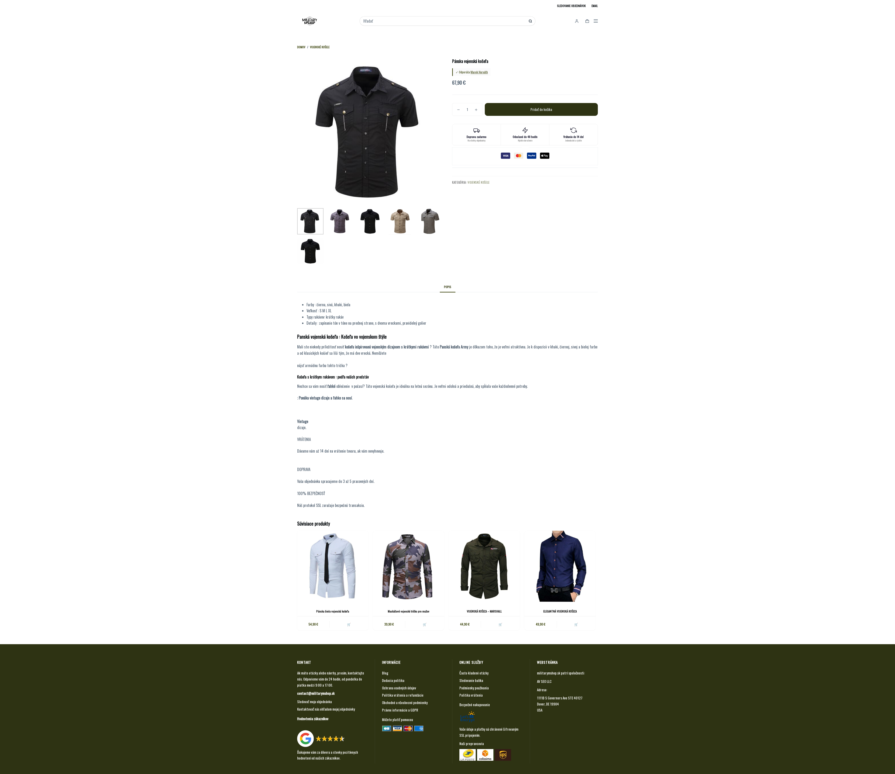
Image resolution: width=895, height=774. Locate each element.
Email (595, 6)
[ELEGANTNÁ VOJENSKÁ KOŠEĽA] (560, 566)
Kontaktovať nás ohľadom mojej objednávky (326, 709)
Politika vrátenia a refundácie (402, 695)
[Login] (576, 21)
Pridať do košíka (541, 109)
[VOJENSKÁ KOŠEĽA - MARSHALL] (484, 566)
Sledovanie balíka (471, 680)
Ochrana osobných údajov (399, 687)
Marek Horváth (479, 72)
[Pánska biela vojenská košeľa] (332, 566)
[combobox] (444, 21)
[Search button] (530, 21)
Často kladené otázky (474, 672)
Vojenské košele (479, 182)
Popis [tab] (447, 287)
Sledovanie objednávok (571, 6)
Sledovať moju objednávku (314, 701)
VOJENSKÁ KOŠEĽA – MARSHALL (484, 611)
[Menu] (596, 21)
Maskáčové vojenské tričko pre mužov (408, 611)
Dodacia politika (393, 680)
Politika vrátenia (471, 695)
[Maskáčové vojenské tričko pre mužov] (408, 566)
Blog (385, 672)
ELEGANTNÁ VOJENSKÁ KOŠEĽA (560, 611)
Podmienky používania (474, 687)
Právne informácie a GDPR (400, 709)
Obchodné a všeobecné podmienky (405, 702)
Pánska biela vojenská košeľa (332, 611)
